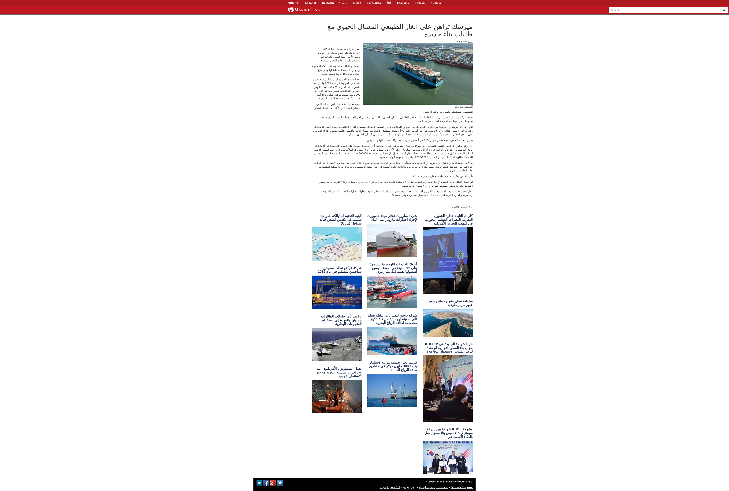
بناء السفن (467, 206)
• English (437, 2)
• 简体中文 (293, 2)
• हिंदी (388, 2)
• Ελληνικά (402, 2)
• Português (373, 2)
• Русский (420, 2)
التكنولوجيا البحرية (390, 487)
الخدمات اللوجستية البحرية (433, 487)
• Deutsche (327, 2)
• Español (310, 2)
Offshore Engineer (462, 487)
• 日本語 (356, 2)
